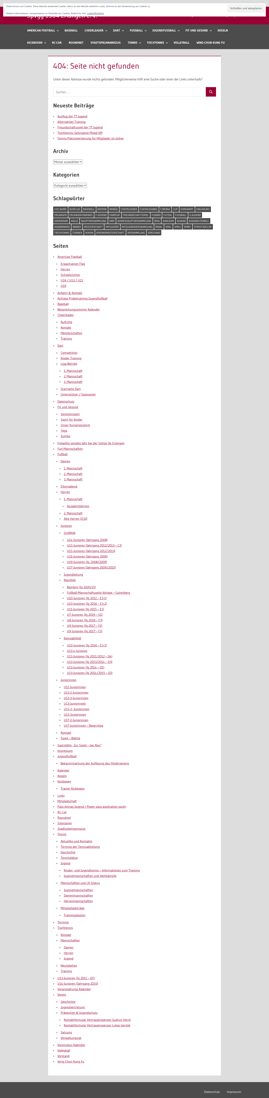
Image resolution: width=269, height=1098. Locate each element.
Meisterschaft (93, 226)
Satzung (66, 1032)
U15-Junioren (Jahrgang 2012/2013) (91, 551)
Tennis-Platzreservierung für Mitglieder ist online (91, 138)
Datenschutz (66, 401)
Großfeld (69, 533)
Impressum (65, 751)
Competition (69, 353)
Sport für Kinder (72, 419)
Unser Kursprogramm (75, 425)
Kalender (64, 770)
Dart (116, 30)
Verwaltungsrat (71, 1038)
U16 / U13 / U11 (72, 280)
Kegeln (223, 30)
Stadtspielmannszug (106, 42)
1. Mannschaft (73, 371)
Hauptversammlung (93, 220)
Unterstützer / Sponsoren (78, 394)
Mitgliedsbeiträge (72, 908)
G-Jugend (195, 215)
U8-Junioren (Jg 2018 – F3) (85, 620)
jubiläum (168, 220)
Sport (187, 226)
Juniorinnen (62, 226)
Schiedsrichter (70, 275)
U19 (63, 286)
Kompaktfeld (72, 638)
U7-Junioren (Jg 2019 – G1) (85, 615)
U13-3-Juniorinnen (76, 698)
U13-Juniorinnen (75, 703)
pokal (158, 226)
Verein (62, 995)
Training (66, 338)
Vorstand (154, 232)
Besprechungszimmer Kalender (79, 309)
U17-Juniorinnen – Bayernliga (83, 725)
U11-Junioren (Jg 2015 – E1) (85, 609)
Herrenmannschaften (78, 901)
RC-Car (57, 42)
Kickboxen (34, 42)
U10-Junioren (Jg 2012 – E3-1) (87, 598)
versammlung (136, 232)
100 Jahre (60, 209)
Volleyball (181, 42)
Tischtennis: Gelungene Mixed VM (80, 133)
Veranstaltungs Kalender (74, 989)
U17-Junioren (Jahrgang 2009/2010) (91, 567)
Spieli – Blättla (70, 738)
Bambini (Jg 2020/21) (81, 587)
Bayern (102, 209)
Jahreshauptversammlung (134, 220)
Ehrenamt (187, 209)
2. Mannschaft (73, 376)
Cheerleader (94, 30)
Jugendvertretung (73, 1007)
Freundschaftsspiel (136, 215)
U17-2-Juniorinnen (76, 720)
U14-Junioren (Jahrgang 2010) (78, 984)
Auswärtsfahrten (78, 506)
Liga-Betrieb (69, 364)
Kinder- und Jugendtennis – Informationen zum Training (102, 870)
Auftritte (66, 322)
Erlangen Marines (81, 215)
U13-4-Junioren (77, 651)
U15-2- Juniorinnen (76, 709)
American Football (41, 30)
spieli (177, 226)
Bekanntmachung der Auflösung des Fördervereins (95, 763)
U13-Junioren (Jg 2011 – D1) (76, 978)
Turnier (77, 232)
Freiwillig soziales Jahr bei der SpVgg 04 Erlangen (91, 443)
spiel (168, 226)
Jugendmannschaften (78, 890)
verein (89, 232)
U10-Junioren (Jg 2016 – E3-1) (87, 645)
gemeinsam (61, 220)
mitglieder (112, 226)
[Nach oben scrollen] (259, 1088)
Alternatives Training (72, 122)
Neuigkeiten (69, 965)
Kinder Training (71, 358)
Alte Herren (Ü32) (75, 519)
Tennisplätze (69, 858)
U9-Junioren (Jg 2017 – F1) (84, 626)
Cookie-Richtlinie (95, 13)
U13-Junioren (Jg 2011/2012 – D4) (89, 656)
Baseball (71, 30)
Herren (65, 269)
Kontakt (66, 327)
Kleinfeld (70, 580)
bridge (113, 209)
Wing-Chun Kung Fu (211, 42)
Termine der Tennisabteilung (80, 847)
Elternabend (69, 486)
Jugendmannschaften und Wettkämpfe (90, 876)
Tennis (132, 42)
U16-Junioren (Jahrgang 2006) (87, 556)
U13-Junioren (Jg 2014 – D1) (85, 667)
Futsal (167, 215)
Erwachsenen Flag (73, 264)
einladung (203, 209)
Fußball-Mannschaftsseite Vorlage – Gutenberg (98, 593)
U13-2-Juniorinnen (76, 692)
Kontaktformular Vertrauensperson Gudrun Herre (97, 1020)
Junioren (66, 526)
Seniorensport (70, 414)
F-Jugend (101, 215)
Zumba (65, 436)
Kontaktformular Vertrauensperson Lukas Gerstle (97, 1025)
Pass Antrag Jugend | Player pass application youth (92, 807)
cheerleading (148, 209)
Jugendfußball (164, 30)
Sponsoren (65, 823)
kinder (77, 226)
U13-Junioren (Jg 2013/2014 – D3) (89, 662)
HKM (111, 220)
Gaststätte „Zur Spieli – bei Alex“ (80, 745)
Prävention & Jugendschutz (79, 1013)
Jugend (181, 220)
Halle (74, 220)
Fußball (136, 30)
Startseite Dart (71, 389)
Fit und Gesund (197, 30)
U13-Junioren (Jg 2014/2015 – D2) (90, 673)
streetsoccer (202, 226)
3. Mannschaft (73, 382)
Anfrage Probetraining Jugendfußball (83, 298)
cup (175, 209)
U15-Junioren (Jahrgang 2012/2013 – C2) (94, 545)
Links (61, 795)
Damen (65, 461)
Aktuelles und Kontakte (76, 841)
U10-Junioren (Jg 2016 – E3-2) (87, 604)
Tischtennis (155, 42)
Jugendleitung (73, 574)
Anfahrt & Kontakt (70, 293)
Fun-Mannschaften (70, 449)
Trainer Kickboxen (73, 788)
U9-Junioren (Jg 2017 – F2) (84, 631)
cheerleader (129, 209)
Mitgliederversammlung (137, 226)
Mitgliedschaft (67, 801)
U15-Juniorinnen (75, 714)
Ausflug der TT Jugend (72, 116)
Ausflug (75, 209)
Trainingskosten (74, 915)
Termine (63, 922)
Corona (165, 209)
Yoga (64, 430)
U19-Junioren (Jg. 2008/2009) (87, 562)
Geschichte (68, 852)
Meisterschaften (71, 333)
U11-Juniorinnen (75, 687)
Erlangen (60, 215)
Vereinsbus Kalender (71, 1045)
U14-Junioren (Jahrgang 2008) (87, 540)
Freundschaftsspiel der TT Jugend (80, 127)
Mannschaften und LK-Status (80, 883)
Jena (157, 220)
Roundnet (76, 42)
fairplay (114, 215)
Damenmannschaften (78, 895)
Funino (156, 215)
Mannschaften (70, 940)
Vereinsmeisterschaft (110, 232)
